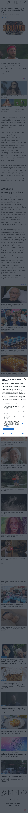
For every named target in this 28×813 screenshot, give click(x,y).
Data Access (14, 433)
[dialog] (14, 406)
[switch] (23, 406)
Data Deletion (6, 433)
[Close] (25, 379)
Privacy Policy (22, 433)
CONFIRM (8, 428)
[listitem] (14, 404)
